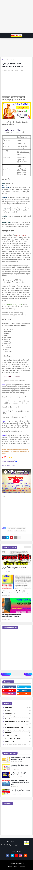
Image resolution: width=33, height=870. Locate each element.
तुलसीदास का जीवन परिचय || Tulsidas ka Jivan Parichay (20, 774)
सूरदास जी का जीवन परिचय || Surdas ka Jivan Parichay (20, 758)
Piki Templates (20, 863)
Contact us (22, 866)
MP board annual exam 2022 (18, 744)
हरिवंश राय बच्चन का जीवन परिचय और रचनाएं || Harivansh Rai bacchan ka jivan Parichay (15, 591)
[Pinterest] (11, 537)
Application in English (18, 738)
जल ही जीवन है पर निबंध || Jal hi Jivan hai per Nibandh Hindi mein (20, 782)
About (15, 866)
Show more (27, 547)
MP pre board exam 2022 (18, 727)
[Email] (15, 537)
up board (18, 710)
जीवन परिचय (10, 530)
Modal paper (18, 741)
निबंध (16, 724)
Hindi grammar (18, 718)
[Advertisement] (16, 16)
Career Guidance (18, 735)
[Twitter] (7, 537)
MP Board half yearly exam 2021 (18, 722)
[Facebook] (4, 537)
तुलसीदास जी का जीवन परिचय (20, 530)
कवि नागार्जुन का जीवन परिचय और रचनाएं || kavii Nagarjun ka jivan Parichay (14, 615)
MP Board (18, 707)
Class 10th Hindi (11, 60)
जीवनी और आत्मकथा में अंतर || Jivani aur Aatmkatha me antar (20, 791)
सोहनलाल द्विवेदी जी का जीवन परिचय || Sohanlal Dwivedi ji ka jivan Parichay (14, 568)
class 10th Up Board (18, 716)
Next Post (28, 674)
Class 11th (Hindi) (21, 528)
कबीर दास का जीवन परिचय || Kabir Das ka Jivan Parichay (20, 766)
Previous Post (6, 674)
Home (4, 60)
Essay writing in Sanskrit (18, 730)
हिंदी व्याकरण (18, 732)
